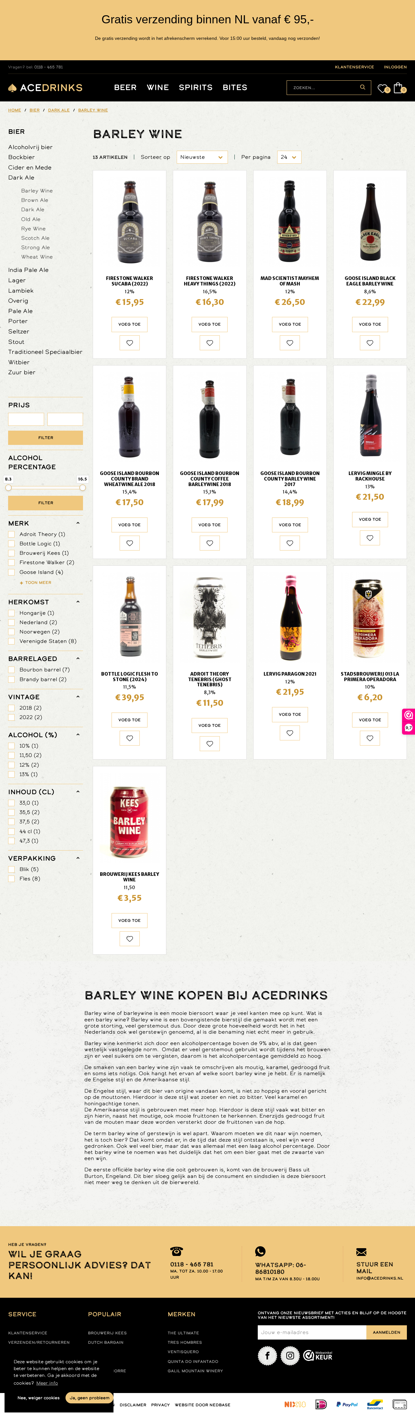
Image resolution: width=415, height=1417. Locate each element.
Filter (45, 437)
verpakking (32, 858)
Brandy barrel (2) (42, 679)
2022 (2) (30, 717)
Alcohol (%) (32, 734)
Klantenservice (27, 1333)
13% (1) (28, 774)
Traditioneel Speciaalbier (45, 352)
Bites (234, 87)
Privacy (160, 1405)
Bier (16, 131)
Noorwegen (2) (39, 632)
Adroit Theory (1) (42, 534)
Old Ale (31, 219)
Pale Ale (20, 311)
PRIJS (19, 405)
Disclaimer (133, 1405)
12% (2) (29, 765)
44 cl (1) (29, 831)
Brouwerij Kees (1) (44, 553)
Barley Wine (37, 190)
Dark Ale (21, 177)
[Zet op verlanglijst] (130, 342)
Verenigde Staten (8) (48, 641)
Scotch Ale (35, 237)
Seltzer (19, 331)
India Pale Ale (28, 270)
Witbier (19, 362)
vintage (24, 697)
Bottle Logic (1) (39, 543)
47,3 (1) (28, 841)
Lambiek (21, 290)
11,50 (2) (30, 755)
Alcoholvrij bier (30, 147)
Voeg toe (129, 324)
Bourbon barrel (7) (44, 670)
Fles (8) (29, 879)
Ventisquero (183, 1351)
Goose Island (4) (41, 572)
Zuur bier (22, 372)
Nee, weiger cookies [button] (39, 1397)
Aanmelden (386, 1332)
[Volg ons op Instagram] (290, 1355)
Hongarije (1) (36, 613)
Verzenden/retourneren (39, 1342)
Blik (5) (29, 869)
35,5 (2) (29, 812)
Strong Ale (35, 247)
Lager (17, 280)
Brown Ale (34, 199)
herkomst (28, 602)
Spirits (196, 87)
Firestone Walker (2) (46, 562)
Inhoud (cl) (31, 791)
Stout (16, 342)
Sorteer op (155, 157)
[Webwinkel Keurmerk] (317, 1355)
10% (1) (28, 746)
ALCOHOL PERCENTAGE (32, 462)
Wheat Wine (37, 256)
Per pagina (256, 157)
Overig (18, 300)
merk (18, 523)
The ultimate (183, 1333)
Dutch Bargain (106, 1342)
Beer (125, 87)
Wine (158, 87)
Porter (18, 321)
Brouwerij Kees (107, 1333)
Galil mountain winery (195, 1371)
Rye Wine (33, 228)
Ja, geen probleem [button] (90, 1397)
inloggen (395, 67)
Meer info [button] (47, 1383)
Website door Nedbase (203, 1405)
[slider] (8, 487)
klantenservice (354, 67)
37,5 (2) (29, 822)
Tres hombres (185, 1342)
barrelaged (32, 658)
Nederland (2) (38, 622)
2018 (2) (30, 708)
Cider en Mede (30, 167)
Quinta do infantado (193, 1361)
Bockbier (21, 157)
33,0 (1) (29, 803)
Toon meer (38, 582)
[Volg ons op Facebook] (267, 1355)
